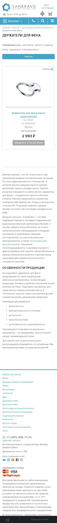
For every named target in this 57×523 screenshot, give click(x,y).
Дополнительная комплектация (17, 412)
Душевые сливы (10, 401)
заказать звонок (11, 440)
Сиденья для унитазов (13, 416)
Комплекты (7, 419)
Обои (5, 431)
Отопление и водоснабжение (16, 427)
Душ (4, 397)
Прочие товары (9, 423)
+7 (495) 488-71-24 (19, 437)
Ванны (5, 378)
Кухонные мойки (10, 404)
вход (46, 5)
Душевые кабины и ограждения (17, 382)
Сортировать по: (11, 45)
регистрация (48, 8)
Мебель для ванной (11, 374)
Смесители (7, 393)
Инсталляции (8, 389)
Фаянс (5, 385)
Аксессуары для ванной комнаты (18, 408)
